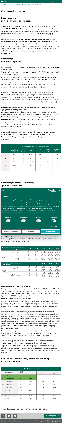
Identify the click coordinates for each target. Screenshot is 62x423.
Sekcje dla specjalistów (15, 4)
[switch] (23, 221)
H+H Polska (4, 4)
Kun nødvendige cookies (11, 231)
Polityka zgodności (55, 421)
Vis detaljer (53, 226)
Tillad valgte (31, 231)
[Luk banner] (59, 190)
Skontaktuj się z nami (52, 416)
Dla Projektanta (26, 4)
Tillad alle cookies (51, 231)
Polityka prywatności (42, 421)
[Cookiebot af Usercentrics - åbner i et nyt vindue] (49, 190)
